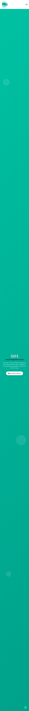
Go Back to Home (15, 373)
